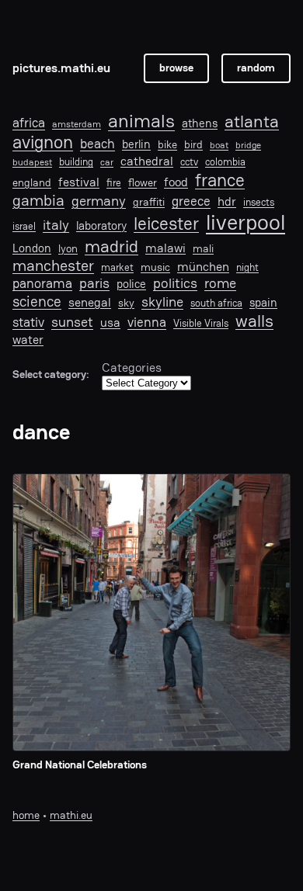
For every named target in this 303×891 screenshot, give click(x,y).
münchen (203, 267)
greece (191, 201)
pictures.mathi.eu (61, 68)
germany (98, 201)
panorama (42, 284)
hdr (227, 202)
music (155, 267)
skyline (162, 301)
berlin (136, 144)
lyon (68, 248)
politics (175, 283)
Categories (132, 368)
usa (110, 323)
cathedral (146, 161)
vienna (146, 322)
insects (258, 202)
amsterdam (76, 124)
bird (193, 144)
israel (24, 226)
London (31, 248)
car (106, 162)
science (36, 301)
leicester (166, 223)
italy (56, 225)
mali (203, 248)
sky (126, 302)
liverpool (245, 223)
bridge (248, 145)
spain (263, 303)
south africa (216, 303)
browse (176, 68)
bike (167, 144)
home (26, 815)
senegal (89, 303)
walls (254, 320)
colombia (225, 162)
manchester (53, 265)
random (256, 68)
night (247, 268)
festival (78, 182)
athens (200, 123)
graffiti (149, 202)
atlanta (252, 122)
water (28, 340)
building (76, 162)
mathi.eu (71, 815)
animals (141, 121)
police (131, 284)
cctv (189, 162)
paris (94, 283)
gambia (38, 200)
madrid (111, 246)
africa (28, 122)
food (176, 182)
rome (220, 283)
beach (97, 143)
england (31, 182)
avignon (42, 142)
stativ (28, 322)
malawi (165, 248)
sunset (72, 322)
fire (113, 183)
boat (219, 145)
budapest (32, 162)
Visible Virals (200, 323)
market (117, 268)
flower (142, 182)
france (220, 180)
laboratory (101, 226)
